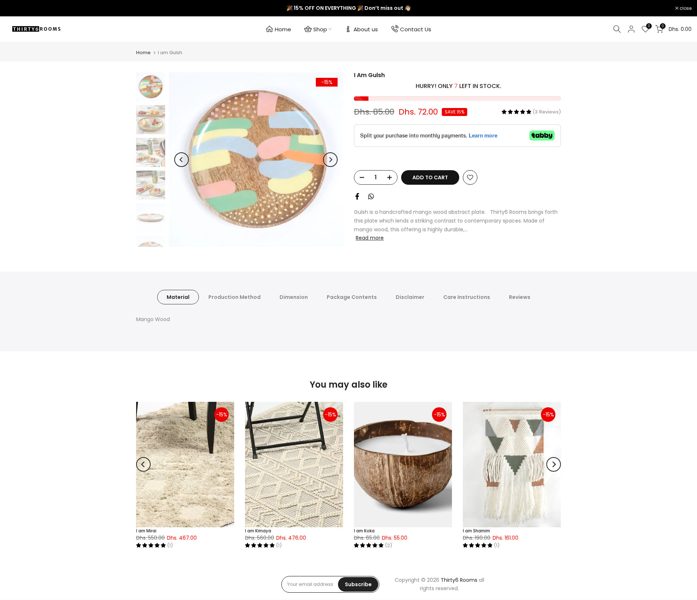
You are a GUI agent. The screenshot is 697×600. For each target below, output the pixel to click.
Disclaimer (410, 297)
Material (178, 297)
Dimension (294, 297)
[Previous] (181, 159)
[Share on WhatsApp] (371, 196)
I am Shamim (476, 531)
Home (283, 29)
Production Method (234, 297)
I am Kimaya (258, 531)
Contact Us (415, 29)
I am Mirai (146, 531)
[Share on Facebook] (357, 196)
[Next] (330, 159)
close (15, 8)
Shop (320, 29)
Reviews (519, 297)
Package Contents (352, 297)
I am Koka (364, 531)
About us (366, 29)
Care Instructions (466, 297)
